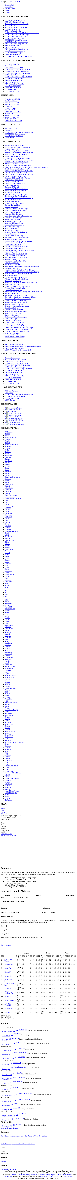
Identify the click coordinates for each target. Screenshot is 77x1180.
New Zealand (9, 668)
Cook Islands (9, 515)
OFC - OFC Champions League (15, 51)
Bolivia (7, 475)
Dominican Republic (11, 531)
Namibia (7, 661)
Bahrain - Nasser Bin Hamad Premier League (19, 160)
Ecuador (7, 533)
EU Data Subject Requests (64, 1174)
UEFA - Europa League (12, 54)
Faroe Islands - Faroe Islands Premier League (19, 198)
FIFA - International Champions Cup (16, 49)
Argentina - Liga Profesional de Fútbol (17, 151)
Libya (7, 623)
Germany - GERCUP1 (12, 108)
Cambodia (8, 490)
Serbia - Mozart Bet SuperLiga (14, 304)
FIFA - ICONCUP (11, 47)
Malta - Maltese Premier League (15, 255)
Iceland (7, 585)
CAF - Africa (9, 130)
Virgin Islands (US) (11, 793)
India (6, 587)
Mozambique (9, 657)
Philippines (8, 693)
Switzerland (8, 749)
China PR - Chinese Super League (16, 176)
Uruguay (7, 782)
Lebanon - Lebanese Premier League (16, 246)
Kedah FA (8, 972)
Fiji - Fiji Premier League (13, 199)
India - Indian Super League (14, 221)
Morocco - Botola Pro (12, 263)
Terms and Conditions (18, 1174)
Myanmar (8, 659)
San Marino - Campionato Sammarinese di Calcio (20, 297)
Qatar (6, 701)
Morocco (8, 656)
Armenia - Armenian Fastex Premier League (19, 153)
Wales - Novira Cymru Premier (14, 337)
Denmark (8, 526)
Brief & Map (5, 814)
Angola (7, 441)
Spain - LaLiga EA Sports (13, 313)
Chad (6, 500)
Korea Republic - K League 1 (14, 239)
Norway (7, 679)
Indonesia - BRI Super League (14, 223)
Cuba (6, 520)
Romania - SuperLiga (11, 293)
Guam (7, 569)
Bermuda (8, 471)
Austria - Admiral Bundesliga (14, 156)
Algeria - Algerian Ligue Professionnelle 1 (18, 147)
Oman (7, 681)
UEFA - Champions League (14, 53)
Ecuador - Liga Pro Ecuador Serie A (16, 189)
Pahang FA (8, 976)
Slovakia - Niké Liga (11, 308)
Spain (6, 738)
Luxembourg (9, 628)
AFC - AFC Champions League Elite (16, 24)
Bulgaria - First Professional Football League (19, 171)
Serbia (7, 720)
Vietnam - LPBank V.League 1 (14, 335)
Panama (7, 686)
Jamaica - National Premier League (16, 232)
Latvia (7, 616)
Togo (6, 762)
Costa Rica (8, 517)
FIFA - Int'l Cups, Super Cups (14, 344)
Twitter (9, 1169)
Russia (7, 706)
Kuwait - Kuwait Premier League (15, 243)
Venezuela (8, 787)
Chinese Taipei (9, 506)
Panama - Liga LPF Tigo (13, 281)
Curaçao (7, 522)
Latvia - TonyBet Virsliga (13, 245)
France (7, 554)
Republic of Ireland (11, 702)
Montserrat (8, 654)
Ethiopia (7, 547)
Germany (8, 560)
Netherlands (8, 665)
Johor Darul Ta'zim (8, 960)
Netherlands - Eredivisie (12, 264)
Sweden (7, 748)
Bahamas (8, 457)
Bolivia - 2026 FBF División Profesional (18, 165)
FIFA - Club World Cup (12, 45)
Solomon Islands (10, 731)
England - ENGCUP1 (12, 103)
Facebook (4, 1169)
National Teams (10, 9)
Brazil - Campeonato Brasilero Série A (17, 169)
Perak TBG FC (9, 1000)
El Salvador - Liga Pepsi (12, 192)
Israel (6, 594)
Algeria (7, 435)
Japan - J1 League (10, 234)
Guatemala (8, 571)
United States (9, 780)
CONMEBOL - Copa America (14, 78)
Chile (6, 502)
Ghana (7, 562)
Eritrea (7, 542)
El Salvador (8, 536)
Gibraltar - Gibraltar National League (16, 208)
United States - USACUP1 (13, 121)
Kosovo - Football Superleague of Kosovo (18, 241)
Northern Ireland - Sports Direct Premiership (19, 273)
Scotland (7, 717)
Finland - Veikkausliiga (12, 201)
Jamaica (7, 598)
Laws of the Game (29, 1144)
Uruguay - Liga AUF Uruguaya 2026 (17, 331)
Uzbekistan (8, 784)
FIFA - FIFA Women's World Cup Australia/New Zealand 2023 (25, 346)
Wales (7, 794)
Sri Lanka (8, 740)
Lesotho (7, 619)
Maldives (8, 637)
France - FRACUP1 (11, 106)
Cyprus (7, 524)
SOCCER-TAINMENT (13, 2)
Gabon (7, 556)
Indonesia (8, 589)
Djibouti (7, 527)
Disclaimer (31, 1136)
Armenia (7, 448)
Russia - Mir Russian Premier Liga (16, 295)
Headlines (8, 12)
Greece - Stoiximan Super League (15, 210)
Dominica (8, 529)
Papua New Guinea (11, 688)
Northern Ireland (10, 677)
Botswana (8, 479)
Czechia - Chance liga (12, 185)
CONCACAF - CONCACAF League (17, 34)
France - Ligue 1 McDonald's (14, 203)
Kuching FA (8, 1008)
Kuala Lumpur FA (8, 1050)
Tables (7, 10)
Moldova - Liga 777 (11, 259)
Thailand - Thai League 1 (13, 320)
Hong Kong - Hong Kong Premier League (18, 216)
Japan (6, 600)
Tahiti (6, 753)
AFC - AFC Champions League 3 (15, 22)
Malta (6, 641)
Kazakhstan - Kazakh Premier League (17, 237)
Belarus (7, 464)
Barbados (8, 462)
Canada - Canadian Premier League (16, 172)
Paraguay (8, 690)
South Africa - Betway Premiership (16, 311)
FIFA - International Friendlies (14, 84)
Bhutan (7, 473)
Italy (6, 596)
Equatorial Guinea (10, 540)
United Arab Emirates (12, 778)
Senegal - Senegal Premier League (16, 302)
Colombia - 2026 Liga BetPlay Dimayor (17, 178)
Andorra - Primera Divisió (13, 149)
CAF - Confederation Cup (13, 31)
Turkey (7, 769)
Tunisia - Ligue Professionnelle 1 (15, 322)
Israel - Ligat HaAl (11, 228)
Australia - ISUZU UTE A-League (16, 154)
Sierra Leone (9, 724)
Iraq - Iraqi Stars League (12, 227)
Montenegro (9, 652)
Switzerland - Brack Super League (16, 317)
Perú (6, 692)
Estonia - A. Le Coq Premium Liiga (16, 196)
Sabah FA (8, 968)
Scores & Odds (9, 5)
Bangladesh (8, 461)
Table (2, 810)
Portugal (7, 697)
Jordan (7, 601)
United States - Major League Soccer (16, 329)
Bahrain (7, 459)
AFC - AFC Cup (10, 25)
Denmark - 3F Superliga (12, 187)
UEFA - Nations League (12, 91)
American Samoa (10, 437)
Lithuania (8, 627)
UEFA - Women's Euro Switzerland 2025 (18, 350)
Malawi (7, 634)
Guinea (7, 573)
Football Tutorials (17, 1144)
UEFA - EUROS (10, 89)
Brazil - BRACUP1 (11, 101)
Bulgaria (7, 482)
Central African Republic (13, 499)
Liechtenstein (9, 625)
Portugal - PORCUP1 (12, 113)
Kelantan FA (9, 1012)
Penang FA (8, 996)
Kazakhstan (8, 603)
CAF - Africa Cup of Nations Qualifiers (17, 69)
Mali (6, 639)
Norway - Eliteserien (11, 275)
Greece (7, 565)
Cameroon (8, 491)
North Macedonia (10, 675)
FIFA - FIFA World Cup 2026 (14, 348)
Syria (6, 751)
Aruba (7, 450)
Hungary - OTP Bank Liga (13, 217)
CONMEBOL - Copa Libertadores (16, 40)
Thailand (7, 758)
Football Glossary (6, 1144)
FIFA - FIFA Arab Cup (12, 82)
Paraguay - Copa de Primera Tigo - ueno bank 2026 (21, 282)
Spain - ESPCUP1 (11, 119)
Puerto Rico (8, 699)
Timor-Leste (9, 760)
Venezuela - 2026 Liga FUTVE (15, 333)
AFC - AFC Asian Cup (12, 64)
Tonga (7, 764)
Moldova (8, 648)
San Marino (8, 713)
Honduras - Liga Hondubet (13, 214)
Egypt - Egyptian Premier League (15, 190)
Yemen (7, 796)
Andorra (7, 439)
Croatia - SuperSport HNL (13, 181)
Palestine (7, 684)
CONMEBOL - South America (15, 134)
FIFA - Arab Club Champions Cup (16, 44)
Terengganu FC (7, 1044)
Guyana (7, 576)
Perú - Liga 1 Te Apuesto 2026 (14, 284)
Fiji (6, 551)
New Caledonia (10, 666)
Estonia (7, 544)
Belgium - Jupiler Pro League (14, 163)
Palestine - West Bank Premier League (17, 279)
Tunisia (7, 767)
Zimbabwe (8, 800)
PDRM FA (8, 988)
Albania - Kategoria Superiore (14, 145)
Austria (7, 453)
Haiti (6, 578)
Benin (7, 470)
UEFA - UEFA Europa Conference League (18, 56)
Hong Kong (8, 582)
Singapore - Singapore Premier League (17, 306)
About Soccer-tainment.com (10, 1136)
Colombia (8, 508)
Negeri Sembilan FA (9, 992)
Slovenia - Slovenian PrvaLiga (14, 310)
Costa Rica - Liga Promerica (14, 180)
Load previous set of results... (10, 1128)
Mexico (7, 646)
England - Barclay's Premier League (16, 194)
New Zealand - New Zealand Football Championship (22, 266)
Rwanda (7, 708)
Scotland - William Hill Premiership (16, 300)
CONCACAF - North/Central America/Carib (19, 132)
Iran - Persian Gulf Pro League (14, 225)
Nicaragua (8, 670)
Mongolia (8, 650)
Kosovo (7, 610)
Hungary (7, 583)
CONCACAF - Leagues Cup (14, 38)
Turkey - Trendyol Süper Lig (14, 324)
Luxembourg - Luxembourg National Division (19, 250)
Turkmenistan (9, 771)
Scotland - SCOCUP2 (12, 117)
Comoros (8, 509)
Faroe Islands (9, 549)
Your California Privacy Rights (45, 1174)
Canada (7, 493)
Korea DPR (8, 607)
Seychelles (8, 722)
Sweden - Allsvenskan (12, 315)
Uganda (7, 775)
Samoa (7, 711)
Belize (7, 468)
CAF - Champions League (13, 29)
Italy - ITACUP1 (10, 110)
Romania (8, 704)
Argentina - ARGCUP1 (12, 99)
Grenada (7, 567)
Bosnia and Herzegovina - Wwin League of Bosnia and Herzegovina (27, 167)
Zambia (7, 798)
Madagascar (8, 632)
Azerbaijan (8, 455)
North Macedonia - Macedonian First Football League (22, 272)
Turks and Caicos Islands (13, 773)
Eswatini (7, 545)
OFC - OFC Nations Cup (13, 86)
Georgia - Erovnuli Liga (12, 205)
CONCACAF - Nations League (15, 75)
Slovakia (7, 728)
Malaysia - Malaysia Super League (16, 254)
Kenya (7, 605)
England (7, 538)
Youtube (14, 1169)
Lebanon (7, 618)
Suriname (8, 746)
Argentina (8, 446)
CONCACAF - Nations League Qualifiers (18, 77)
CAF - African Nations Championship (17, 71)
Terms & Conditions (40, 1136)
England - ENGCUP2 (12, 104)
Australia (8, 452)
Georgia (7, 558)
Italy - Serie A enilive (11, 230)
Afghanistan (9, 432)
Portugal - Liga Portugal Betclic (15, 288)
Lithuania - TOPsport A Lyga (14, 248)
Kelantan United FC (8, 1004)
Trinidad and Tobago (11, 766)
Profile (3, 812)
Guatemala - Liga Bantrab (13, 212)
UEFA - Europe (10, 137)
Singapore (8, 726)
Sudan (7, 744)
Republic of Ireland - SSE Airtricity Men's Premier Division (24, 291)
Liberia (7, 621)
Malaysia (8, 636)
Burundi (7, 486)
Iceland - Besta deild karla (13, 219)
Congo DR (8, 513)
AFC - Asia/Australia (11, 128)
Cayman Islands (10, 497)
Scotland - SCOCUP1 (12, 115)
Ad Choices (8, 1176)
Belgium (7, 466)
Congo (7, 511)
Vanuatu (7, 785)
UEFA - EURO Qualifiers (13, 87)
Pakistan (7, 683)
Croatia (7, 518)
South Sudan (9, 737)
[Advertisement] (39, 851)
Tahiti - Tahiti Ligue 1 (12, 319)
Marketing (4, 1161)
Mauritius (8, 645)
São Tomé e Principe (11, 710)
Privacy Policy (30, 1174)
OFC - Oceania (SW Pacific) (14, 136)
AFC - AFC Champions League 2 (15, 20)
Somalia (7, 733)
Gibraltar (7, 563)
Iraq (6, 592)
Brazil (7, 481)
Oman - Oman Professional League (16, 277)
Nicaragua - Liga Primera (13, 268)
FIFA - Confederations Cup (13, 80)
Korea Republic (10, 609)
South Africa (9, 735)
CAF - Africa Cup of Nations (14, 68)
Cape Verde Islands (11, 495)
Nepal (7, 663)
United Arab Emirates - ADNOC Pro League (19, 328)
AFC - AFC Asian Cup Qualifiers (15, 66)
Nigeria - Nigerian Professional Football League (20, 270)
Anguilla (7, 443)
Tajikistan (8, 755)
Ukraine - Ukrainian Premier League (16, 326)
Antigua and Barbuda (11, 444)
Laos (6, 614)
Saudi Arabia (9, 715)
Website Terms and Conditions (49, 1176)
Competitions (9, 7)
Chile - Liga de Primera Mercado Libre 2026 (19, 174)
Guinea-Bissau (9, 574)
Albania (7, 434)
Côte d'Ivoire (9, 488)
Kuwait (7, 612)
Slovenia (7, 729)
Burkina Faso (9, 484)
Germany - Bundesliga (12, 207)
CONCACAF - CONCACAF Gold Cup (18, 73)
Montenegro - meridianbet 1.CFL (15, 261)
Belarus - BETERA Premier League (16, 162)
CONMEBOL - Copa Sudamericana (16, 42)
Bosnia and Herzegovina (12, 477)
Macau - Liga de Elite (12, 252)
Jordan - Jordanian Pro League (14, 236)
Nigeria (7, 674)
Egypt (7, 535)
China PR (8, 504)
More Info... (6, 945)
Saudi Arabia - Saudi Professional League (18, 299)
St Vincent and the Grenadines (14, 742)
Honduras (8, 580)
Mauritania (8, 643)
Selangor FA (9, 964)
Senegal (7, 719)
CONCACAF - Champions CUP (15, 36)
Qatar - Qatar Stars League (13, 290)
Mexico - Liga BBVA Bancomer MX (16, 257)
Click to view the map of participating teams (9, 834)
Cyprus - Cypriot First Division (15, 183)
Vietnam (7, 789)
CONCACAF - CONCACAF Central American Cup (22, 33)
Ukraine (7, 776)
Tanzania (8, 757)
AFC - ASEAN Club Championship (16, 27)
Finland (7, 553)
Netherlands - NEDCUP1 (13, 112)
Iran (6, 591)
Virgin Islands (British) (12, 791)
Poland (7, 695)
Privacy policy (23, 1136)
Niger (6, 672)
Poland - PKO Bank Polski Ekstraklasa (17, 286)
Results (3, 808)
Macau (7, 630)
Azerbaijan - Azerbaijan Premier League (17, 158)
